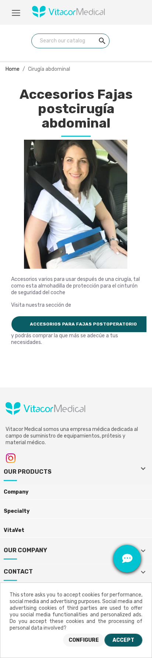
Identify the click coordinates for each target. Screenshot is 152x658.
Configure (84, 640)
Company (16, 492)
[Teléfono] (127, 531)
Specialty (17, 511)
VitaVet (14, 530)
